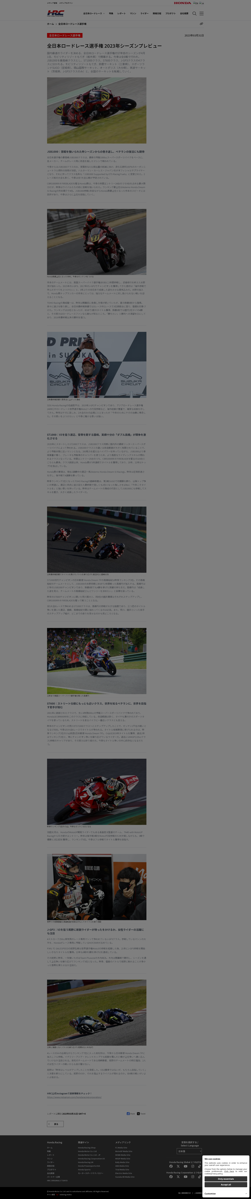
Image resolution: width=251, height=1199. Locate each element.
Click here (229, 1171)
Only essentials (226, 1178)
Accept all (226, 1184)
